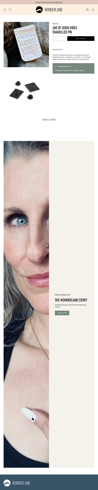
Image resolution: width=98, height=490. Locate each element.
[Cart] (93, 10)
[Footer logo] (17, 483)
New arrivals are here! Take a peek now (49, 2)
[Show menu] (4, 10)
